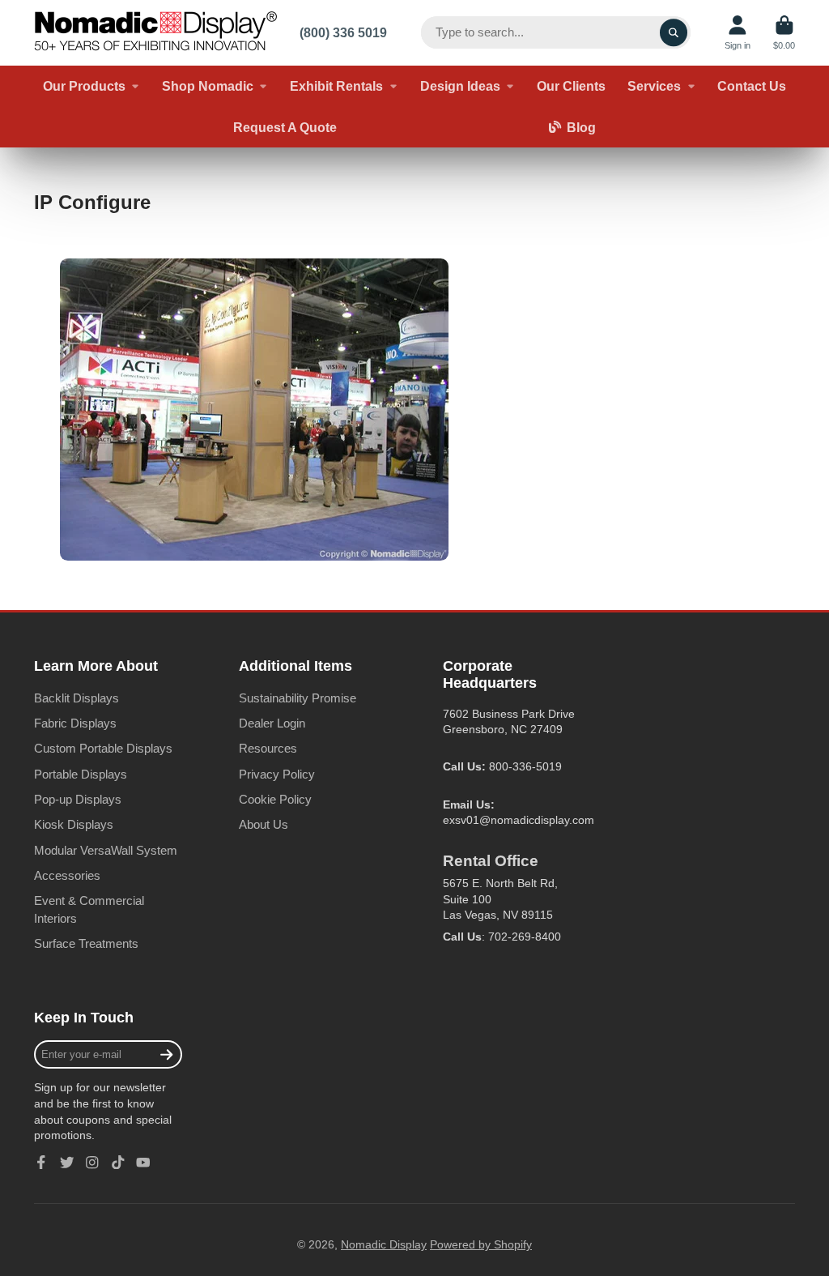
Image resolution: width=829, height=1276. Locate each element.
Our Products (84, 86)
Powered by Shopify (481, 1244)
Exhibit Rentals (336, 86)
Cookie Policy (275, 799)
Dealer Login (272, 723)
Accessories (67, 875)
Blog (581, 127)
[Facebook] (41, 1162)
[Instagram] (92, 1162)
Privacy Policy (277, 774)
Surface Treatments (86, 943)
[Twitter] (67, 1162)
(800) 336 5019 (343, 32)
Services (654, 86)
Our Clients (571, 86)
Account (737, 32)
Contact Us (751, 86)
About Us (263, 824)
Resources (268, 748)
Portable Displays (80, 774)
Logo (155, 33)
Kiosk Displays (73, 824)
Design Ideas (460, 86)
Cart (784, 32)
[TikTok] (118, 1162)
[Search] (673, 32)
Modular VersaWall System (105, 850)
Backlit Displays (76, 698)
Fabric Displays (75, 723)
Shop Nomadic (207, 86)
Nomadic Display (384, 1244)
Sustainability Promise (297, 698)
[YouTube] (143, 1162)
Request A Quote (285, 127)
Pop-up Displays (77, 799)
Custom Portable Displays (103, 748)
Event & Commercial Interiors (89, 909)
